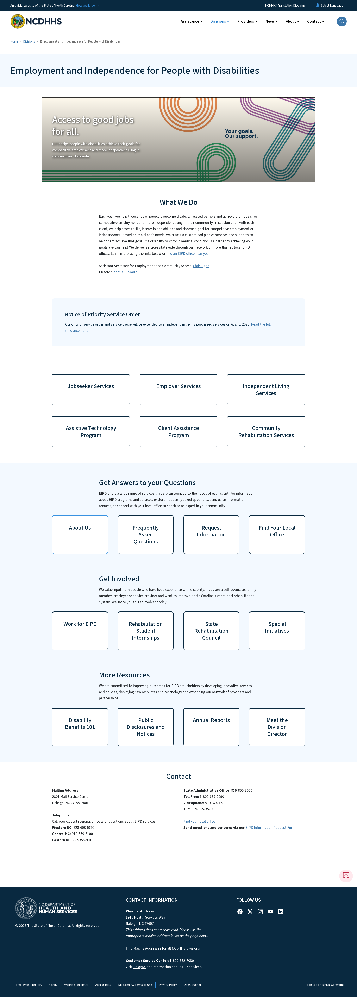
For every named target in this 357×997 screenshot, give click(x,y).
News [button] (270, 21)
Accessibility (103, 985)
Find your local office (199, 821)
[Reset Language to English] (317, 5)
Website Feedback (76, 985)
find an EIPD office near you (187, 253)
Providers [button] (245, 21)
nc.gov (53, 985)
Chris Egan (201, 266)
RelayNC (139, 967)
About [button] (291, 21)
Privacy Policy (168, 985)
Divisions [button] (218, 21)
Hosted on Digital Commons (325, 985)
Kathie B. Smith (125, 272)
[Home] (36, 17)
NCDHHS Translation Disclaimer (286, 5)
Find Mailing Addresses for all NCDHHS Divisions (163, 948)
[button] (342, 21)
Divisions (29, 41)
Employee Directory (29, 985)
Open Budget (192, 985)
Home (14, 41)
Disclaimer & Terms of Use (135, 985)
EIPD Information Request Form (270, 827)
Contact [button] (314, 21)
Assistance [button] (190, 21)
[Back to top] (346, 876)
